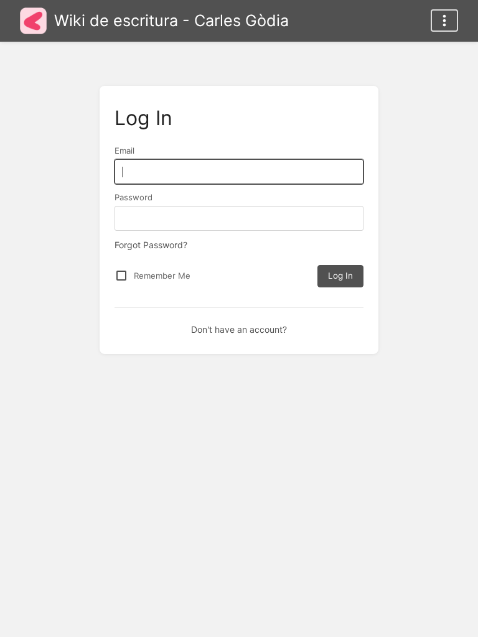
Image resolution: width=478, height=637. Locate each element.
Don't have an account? (239, 329)
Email (124, 151)
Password (133, 197)
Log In (340, 276)
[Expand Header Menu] (444, 20)
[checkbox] (121, 276)
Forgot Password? (151, 244)
